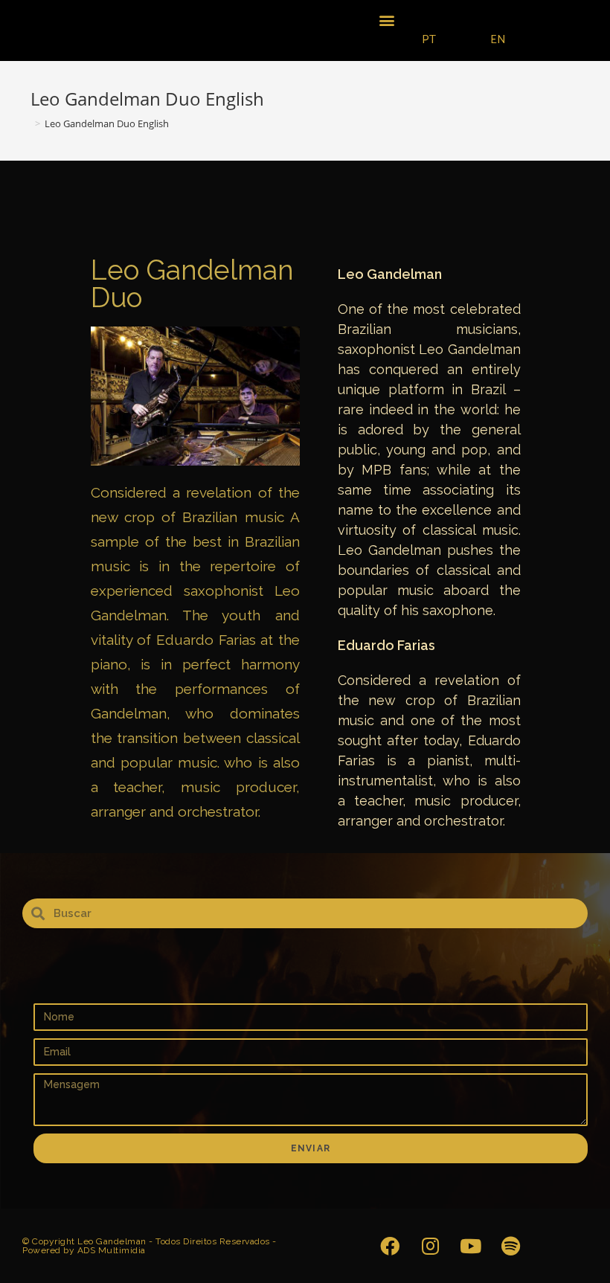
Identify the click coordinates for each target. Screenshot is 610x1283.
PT (429, 40)
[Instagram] (430, 1245)
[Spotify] (510, 1245)
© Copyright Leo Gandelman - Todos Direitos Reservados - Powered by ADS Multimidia (149, 1245)
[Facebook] (389, 1245)
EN (498, 40)
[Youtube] (470, 1245)
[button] (387, 19)
